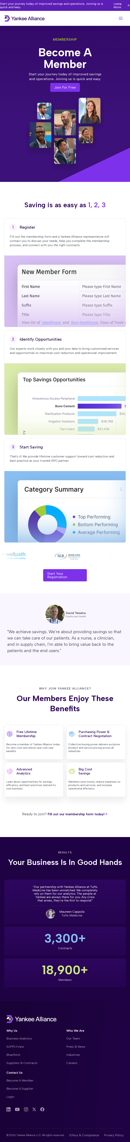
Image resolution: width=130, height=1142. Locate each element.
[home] (24, 18)
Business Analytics (19, 1038)
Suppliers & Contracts (21, 1063)
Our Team (73, 1038)
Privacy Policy (114, 1135)
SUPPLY (15, 1047)
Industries (73, 1055)
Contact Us (14, 1072)
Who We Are (75, 1030)
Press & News (75, 1047)
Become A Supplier (19, 1088)
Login (10, 1097)
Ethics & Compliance (84, 1135)
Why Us (11, 1030)
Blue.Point (13, 1055)
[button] (121, 18)
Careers (71, 1063)
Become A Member (20, 1080)
